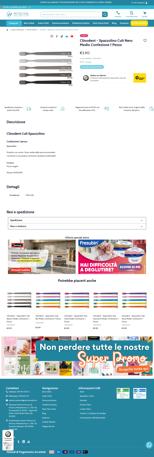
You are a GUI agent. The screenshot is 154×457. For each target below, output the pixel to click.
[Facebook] (57, 36)
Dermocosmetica (60, 23)
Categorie (13, 23)
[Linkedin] (67, 36)
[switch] (8, 447)
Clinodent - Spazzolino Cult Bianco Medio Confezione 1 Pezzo (18, 319)
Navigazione (50, 388)
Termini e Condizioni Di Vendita (93, 413)
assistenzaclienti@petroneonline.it (23, 400)
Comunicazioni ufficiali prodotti (92, 418)
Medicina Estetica (80, 23)
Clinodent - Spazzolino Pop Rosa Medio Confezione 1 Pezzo (133, 319)
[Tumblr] (62, 36)
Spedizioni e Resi (87, 396)
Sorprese (124, 23)
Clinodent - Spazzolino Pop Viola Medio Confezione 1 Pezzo (75, 319)
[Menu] (12, 431)
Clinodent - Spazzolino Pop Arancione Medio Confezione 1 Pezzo (105, 319)
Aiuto (82, 392)
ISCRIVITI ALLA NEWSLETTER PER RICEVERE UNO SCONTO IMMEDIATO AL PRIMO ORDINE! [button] (76, 2)
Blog (114, 23)
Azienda (83, 400)
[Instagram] (52, 36)
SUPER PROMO (139, 23)
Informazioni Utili (89, 388)
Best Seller (29, 23)
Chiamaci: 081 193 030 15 (19, 392)
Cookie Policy (85, 409)
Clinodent (88, 62)
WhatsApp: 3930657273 (19, 396)
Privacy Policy (85, 405)
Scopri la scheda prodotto (92, 67)
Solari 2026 (43, 23)
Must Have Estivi (101, 23)
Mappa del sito (48, 426)
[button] (77, 220)
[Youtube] (72, 36)
